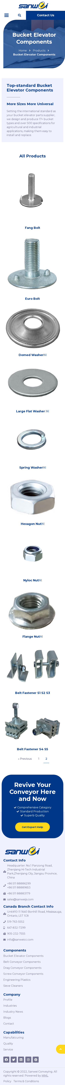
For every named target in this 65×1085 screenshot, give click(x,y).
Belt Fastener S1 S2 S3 (32, 693)
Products (39, 50)
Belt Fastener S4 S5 (32, 749)
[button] (45, 15)
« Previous (25, 758)
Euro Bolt (32, 299)
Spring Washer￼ (32, 467)
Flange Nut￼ (32, 636)
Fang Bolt (32, 228)
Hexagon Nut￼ (32, 524)
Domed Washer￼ (32, 355)
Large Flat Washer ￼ (32, 411)
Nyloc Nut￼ (32, 580)
